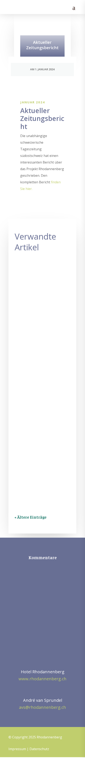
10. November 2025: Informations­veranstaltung (40, 287)
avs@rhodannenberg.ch (42, 707)
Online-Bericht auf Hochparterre (38, 450)
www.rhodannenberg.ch (42, 679)
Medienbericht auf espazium (38, 370)
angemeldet (46, 606)
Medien (46, 302)
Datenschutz (39, 749)
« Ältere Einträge (30, 516)
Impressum (17, 749)
